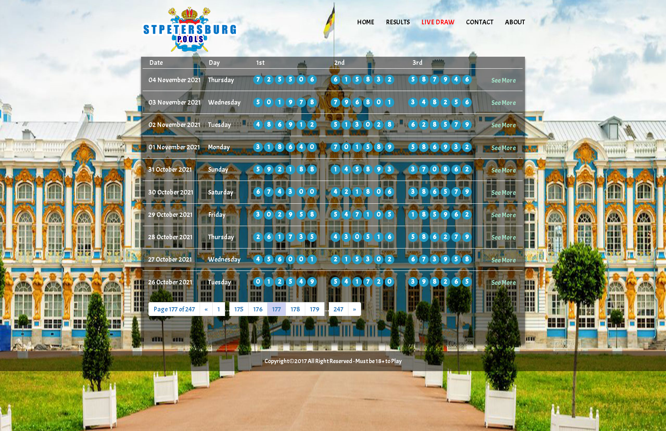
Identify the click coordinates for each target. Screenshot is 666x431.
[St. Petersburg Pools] (206, 29)
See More (503, 80)
